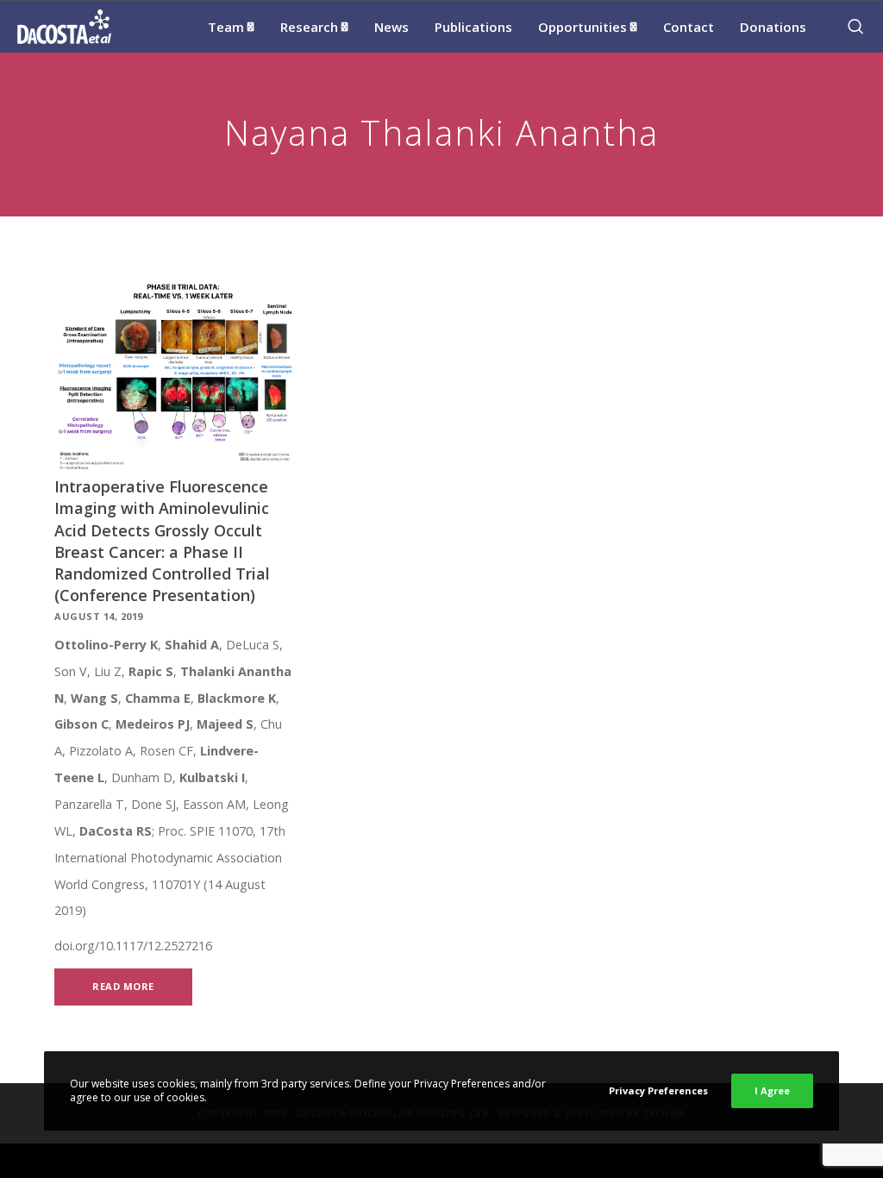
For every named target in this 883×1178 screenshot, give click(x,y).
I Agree (772, 1090)
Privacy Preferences (658, 1090)
